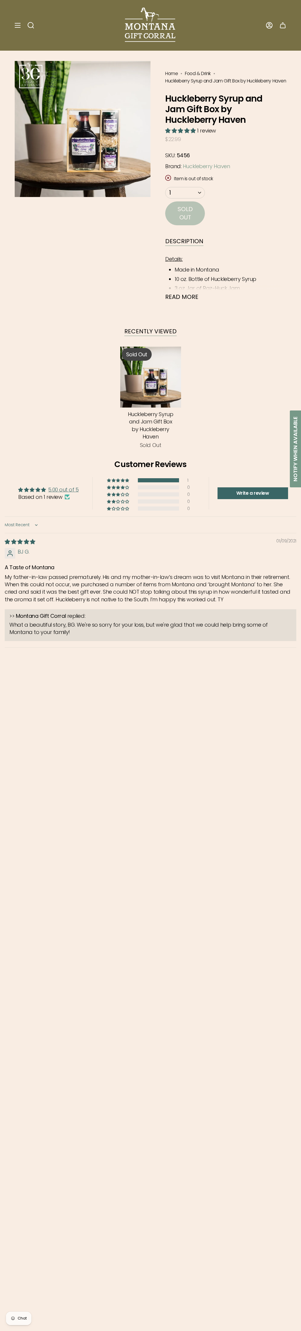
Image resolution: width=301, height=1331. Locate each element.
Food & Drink (198, 73)
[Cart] (283, 25)
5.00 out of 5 (63, 489)
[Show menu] (18, 25)
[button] (181, 130)
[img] (20, 541)
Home (171, 73)
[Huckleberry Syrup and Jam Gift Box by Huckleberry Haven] (150, 377)
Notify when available (295, 448)
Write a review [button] (252, 493)
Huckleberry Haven (206, 166)
